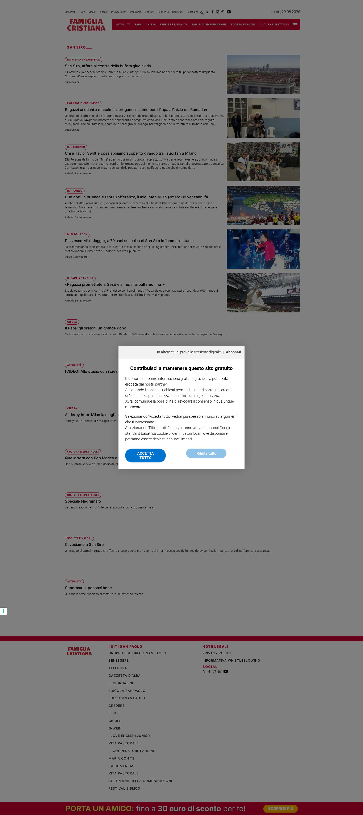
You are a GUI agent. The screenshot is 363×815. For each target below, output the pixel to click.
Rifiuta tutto (206, 453)
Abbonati (233, 352)
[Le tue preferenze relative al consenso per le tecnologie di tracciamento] (3, 611)
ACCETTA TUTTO (145, 455)
